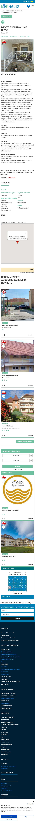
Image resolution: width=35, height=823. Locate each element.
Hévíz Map (4, 727)
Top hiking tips (5, 674)
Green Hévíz (4, 732)
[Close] (26, 233)
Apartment (5, 322)
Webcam (3, 729)
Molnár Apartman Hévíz (10, 376)
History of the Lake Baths (8, 633)
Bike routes (4, 666)
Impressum (4, 783)
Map (28, 36)
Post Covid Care (5, 703)
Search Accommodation (24, 441)
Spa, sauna (4, 747)
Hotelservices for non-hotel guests (10, 681)
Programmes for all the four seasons (10, 656)
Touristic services (6, 752)
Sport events (4, 671)
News (2, 737)
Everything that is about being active (10, 669)
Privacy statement (6, 785)
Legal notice (4, 788)
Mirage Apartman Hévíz (10, 325)
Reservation (13, 36)
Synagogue (4, 661)
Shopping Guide (5, 749)
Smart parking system (7, 722)
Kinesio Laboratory (6, 708)
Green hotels (4, 734)
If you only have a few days (8, 693)
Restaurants (4, 754)
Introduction (4, 36)
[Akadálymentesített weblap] (32, 1)
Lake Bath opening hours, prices (10, 640)
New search (6, 16)
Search (17, 466)
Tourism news (5, 742)
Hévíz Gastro (4, 679)
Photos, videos (5, 739)
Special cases (5, 700)
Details (30, 335)
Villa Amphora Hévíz (9, 556)
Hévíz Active (4, 664)
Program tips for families (7, 659)
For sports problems (6, 705)
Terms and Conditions (6, 790)
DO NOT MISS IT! (5, 649)
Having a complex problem (8, 695)
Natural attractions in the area (9, 654)
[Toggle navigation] (32, 6)
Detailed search (17, 469)
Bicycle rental (5, 684)
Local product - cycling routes (8, 766)
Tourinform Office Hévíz (7, 717)
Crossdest (4, 763)
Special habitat (5, 635)
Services (22, 36)
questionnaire (5, 719)
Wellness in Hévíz (6, 676)
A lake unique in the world (8, 638)
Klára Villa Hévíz (7, 426)
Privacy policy (30, 804)
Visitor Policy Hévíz (6, 744)
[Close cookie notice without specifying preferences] (33, 802)
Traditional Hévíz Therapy (7, 698)
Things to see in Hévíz (6, 651)
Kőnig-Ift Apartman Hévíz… (11, 510)
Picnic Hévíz (4, 768)
